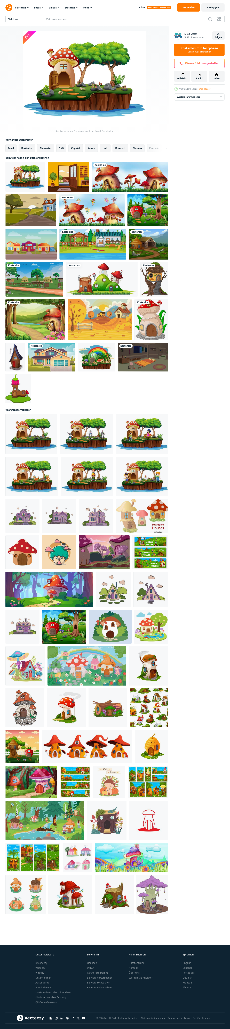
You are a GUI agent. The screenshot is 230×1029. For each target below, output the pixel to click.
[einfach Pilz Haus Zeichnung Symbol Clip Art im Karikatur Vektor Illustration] (22, 552)
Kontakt (133, 967)
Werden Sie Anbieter (141, 977)
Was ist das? (204, 88)
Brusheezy (41, 962)
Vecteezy (40, 967)
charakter (46, 148)
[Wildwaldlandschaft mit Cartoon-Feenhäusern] (148, 782)
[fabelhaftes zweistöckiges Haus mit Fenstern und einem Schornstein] (22, 627)
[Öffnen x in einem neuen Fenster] (78, 1018)
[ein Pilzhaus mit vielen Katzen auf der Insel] (31, 476)
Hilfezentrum (136, 962)
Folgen (218, 37)
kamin (91, 148)
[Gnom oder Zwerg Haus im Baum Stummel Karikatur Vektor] (114, 894)
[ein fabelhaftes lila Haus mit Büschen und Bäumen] (22, 516)
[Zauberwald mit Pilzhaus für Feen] (31, 782)
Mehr (86, 7)
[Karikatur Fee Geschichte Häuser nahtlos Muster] (149, 707)
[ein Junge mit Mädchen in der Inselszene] (142, 434)
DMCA (90, 967)
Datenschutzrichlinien (179, 1017)
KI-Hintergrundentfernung (50, 997)
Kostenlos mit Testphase (199, 49)
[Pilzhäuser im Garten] (130, 177)
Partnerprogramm (97, 972)
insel (11, 148)
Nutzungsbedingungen (153, 1017)
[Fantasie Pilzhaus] (104, 552)
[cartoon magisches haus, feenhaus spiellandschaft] (32, 857)
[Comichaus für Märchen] (15, 357)
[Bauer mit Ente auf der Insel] (142, 476)
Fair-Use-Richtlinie (202, 1017)
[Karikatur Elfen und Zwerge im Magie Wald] (44, 820)
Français (187, 982)
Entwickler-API (43, 987)
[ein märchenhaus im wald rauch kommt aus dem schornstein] (150, 589)
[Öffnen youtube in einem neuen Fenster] (83, 1018)
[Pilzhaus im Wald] (35, 319)
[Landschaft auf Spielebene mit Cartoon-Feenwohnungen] (75, 782)
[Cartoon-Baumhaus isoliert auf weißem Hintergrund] (154, 279)
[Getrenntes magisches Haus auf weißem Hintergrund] (102, 279)
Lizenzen (92, 962)
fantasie (154, 148)
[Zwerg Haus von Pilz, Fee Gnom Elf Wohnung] (66, 707)
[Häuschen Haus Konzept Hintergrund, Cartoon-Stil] (31, 244)
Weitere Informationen (189, 96)
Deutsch (187, 977)
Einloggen (213, 7)
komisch (120, 148)
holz (105, 148)
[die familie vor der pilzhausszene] (25, 177)
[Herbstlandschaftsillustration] (100, 319)
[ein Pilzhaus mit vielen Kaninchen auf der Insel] (86, 434)
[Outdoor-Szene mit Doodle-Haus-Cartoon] (92, 244)
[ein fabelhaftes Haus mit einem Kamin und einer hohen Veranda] (59, 516)
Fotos (37, 7)
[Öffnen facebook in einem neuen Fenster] (51, 1018)
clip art (75, 148)
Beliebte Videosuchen (99, 987)
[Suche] (210, 19)
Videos (53, 7)
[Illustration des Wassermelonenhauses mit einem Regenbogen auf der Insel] (96, 357)
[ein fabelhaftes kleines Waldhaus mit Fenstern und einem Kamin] (113, 589)
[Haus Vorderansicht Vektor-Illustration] (51, 357)
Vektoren (20, 7)
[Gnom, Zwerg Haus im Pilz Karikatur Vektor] (70, 894)
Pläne (142, 7)
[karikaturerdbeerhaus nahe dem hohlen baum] (147, 210)
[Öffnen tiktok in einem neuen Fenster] (72, 1018)
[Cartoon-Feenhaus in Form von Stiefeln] (18, 388)
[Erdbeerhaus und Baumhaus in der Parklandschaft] (22, 746)
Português (189, 972)
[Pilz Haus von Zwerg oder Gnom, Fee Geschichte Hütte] (148, 666)
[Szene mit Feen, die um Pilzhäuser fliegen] (92, 210)
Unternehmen (43, 977)
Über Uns (134, 972)
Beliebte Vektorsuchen (100, 977)
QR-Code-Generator (46, 1002)
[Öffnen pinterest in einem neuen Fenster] (67, 1018)
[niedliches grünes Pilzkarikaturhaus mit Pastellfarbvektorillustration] (59, 552)
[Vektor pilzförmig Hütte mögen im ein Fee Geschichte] (24, 707)
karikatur (26, 148)
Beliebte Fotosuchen (98, 982)
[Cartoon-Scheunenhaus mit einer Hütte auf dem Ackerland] (148, 244)
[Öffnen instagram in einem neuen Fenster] (56, 1018)
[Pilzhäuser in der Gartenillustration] (131, 857)
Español (187, 967)
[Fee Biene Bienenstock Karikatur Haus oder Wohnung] (151, 746)
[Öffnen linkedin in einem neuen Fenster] (61, 1018)
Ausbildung (42, 982)
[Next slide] (163, 148)
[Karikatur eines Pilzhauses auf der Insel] (31, 434)
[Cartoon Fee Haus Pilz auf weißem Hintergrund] (151, 319)
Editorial (70, 7)
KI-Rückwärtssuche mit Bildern (53, 992)
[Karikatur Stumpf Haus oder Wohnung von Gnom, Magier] (108, 707)
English (187, 962)
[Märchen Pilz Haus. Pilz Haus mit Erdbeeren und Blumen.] (110, 627)
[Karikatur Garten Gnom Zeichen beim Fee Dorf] (150, 552)
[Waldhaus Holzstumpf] (106, 820)
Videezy (39, 972)
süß (61, 148)
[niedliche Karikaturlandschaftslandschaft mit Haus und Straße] (30, 210)
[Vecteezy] (8, 7)
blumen (137, 148)
